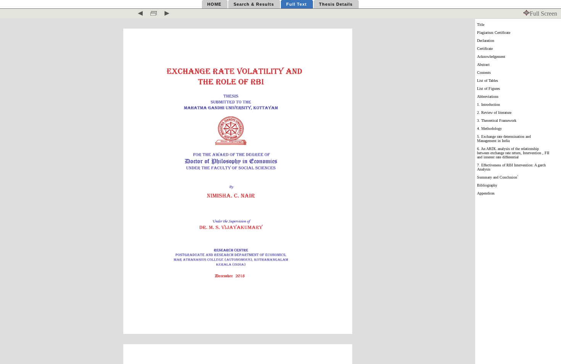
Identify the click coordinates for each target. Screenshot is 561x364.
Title (480, 24)
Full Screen (543, 13)
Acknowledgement (491, 56)
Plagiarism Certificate (493, 32)
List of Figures (488, 88)
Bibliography (487, 185)
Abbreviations (487, 96)
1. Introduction (488, 104)
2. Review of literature (494, 112)
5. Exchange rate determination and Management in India (504, 138)
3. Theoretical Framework (496, 120)
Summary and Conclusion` (497, 177)
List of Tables (487, 80)
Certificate (485, 48)
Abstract (483, 64)
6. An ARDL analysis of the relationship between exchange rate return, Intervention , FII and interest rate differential (513, 153)
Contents (484, 72)
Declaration (485, 40)
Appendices (486, 193)
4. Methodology (489, 128)
